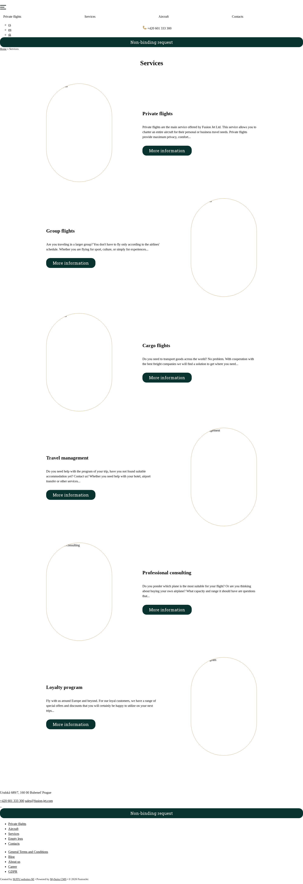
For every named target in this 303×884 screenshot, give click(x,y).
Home (3, 49)
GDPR (12, 871)
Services (90, 16)
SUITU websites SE (23, 879)
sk (9, 34)
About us (14, 861)
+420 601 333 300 (159, 28)
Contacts (14, 843)
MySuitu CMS (58, 879)
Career (12, 866)
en (9, 29)
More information (167, 150)
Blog (11, 856)
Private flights (12, 16)
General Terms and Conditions (28, 852)
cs (9, 25)
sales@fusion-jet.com (39, 801)
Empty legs (15, 838)
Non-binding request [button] (151, 42)
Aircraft (164, 16)
